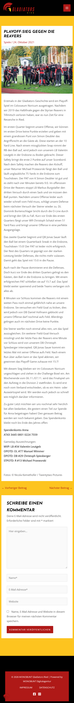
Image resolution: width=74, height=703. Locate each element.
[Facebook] (34, 694)
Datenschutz (47, 687)
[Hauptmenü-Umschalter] (67, 8)
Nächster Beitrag (60, 488)
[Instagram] (39, 694)
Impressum (26, 687)
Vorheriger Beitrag (14, 488)
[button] (6, 697)
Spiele (7, 42)
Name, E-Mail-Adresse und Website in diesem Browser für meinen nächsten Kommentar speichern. (36, 616)
